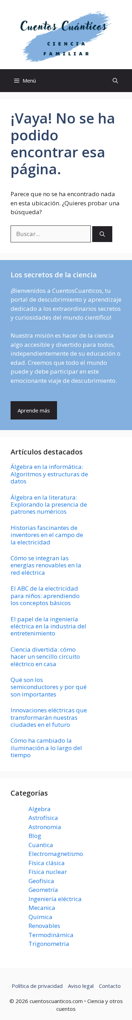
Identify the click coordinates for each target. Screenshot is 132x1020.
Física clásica (47, 863)
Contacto (110, 985)
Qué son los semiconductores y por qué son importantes (49, 687)
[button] (115, 80)
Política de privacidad (37, 985)
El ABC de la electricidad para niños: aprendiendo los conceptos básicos (45, 595)
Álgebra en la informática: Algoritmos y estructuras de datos (49, 474)
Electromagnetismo (56, 854)
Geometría (43, 890)
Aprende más (34, 410)
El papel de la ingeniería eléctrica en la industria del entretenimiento (48, 626)
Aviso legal (81, 985)
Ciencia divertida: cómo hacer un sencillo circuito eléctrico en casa (45, 656)
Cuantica (41, 845)
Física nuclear (48, 872)
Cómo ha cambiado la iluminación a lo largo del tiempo (46, 747)
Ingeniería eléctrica (55, 899)
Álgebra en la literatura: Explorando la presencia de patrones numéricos (49, 504)
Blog (35, 836)
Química (40, 917)
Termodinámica (51, 935)
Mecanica (42, 908)
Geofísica (41, 881)
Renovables (44, 926)
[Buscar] (102, 234)
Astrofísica (43, 818)
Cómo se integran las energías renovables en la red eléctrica (46, 565)
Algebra (40, 809)
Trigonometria (49, 944)
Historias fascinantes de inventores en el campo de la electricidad (47, 535)
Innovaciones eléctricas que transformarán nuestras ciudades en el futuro (49, 717)
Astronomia (45, 827)
